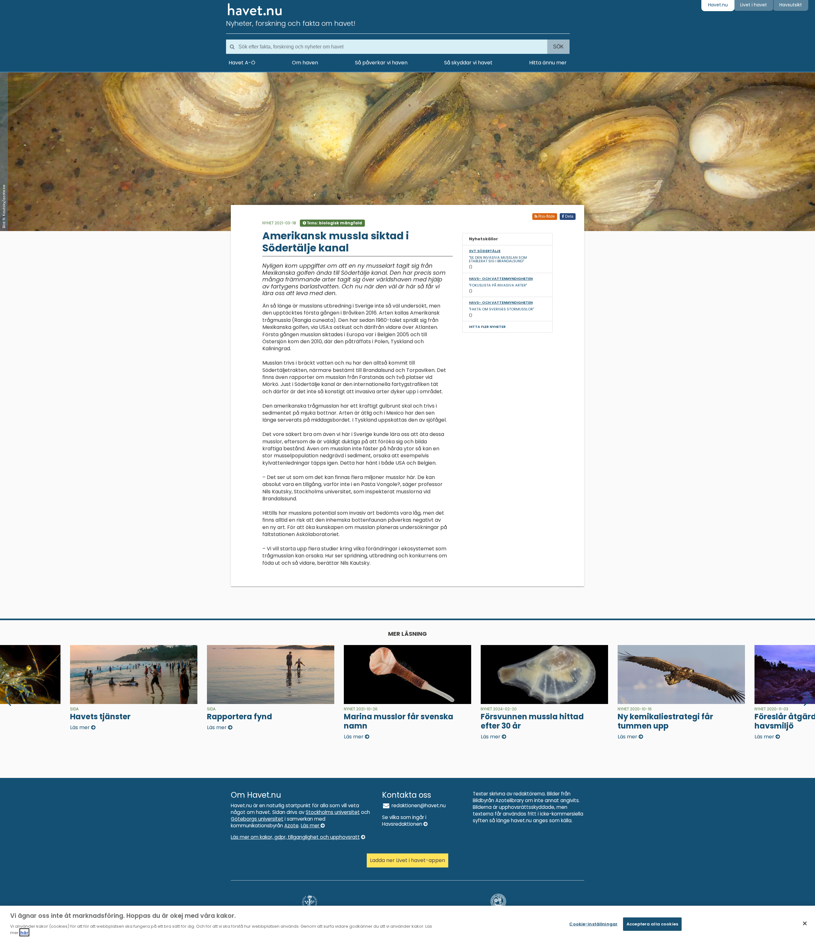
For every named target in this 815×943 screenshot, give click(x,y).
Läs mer (311, 825)
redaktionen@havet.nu (418, 805)
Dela (568, 216)
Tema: (334, 223)
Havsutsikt (790, 5)
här (24, 932)
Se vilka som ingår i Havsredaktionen (404, 820)
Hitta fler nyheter (487, 326)
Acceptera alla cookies (652, 924)
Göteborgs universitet (257, 819)
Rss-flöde (546, 216)
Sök (558, 46)
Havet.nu (718, 5)
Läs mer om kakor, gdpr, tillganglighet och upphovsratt (295, 837)
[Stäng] (805, 923)
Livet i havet (753, 5)
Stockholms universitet (333, 812)
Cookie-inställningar (593, 924)
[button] (807, 699)
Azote (291, 825)
